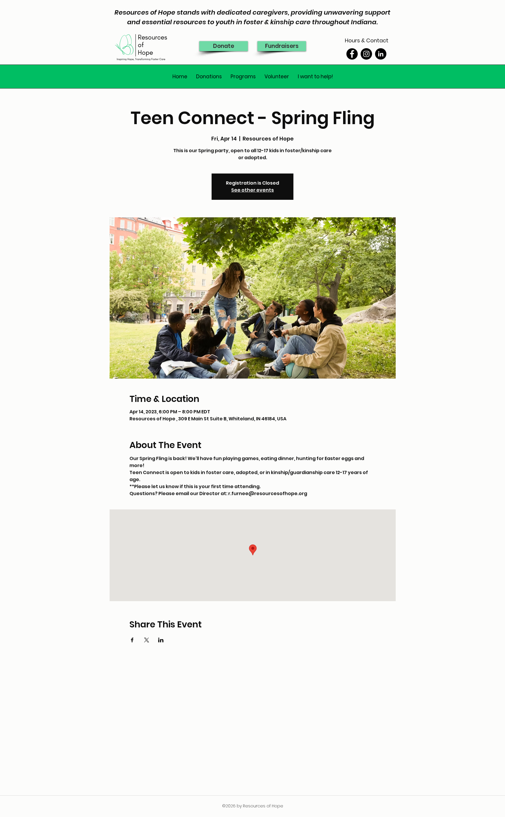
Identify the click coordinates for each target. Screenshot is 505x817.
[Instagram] (366, 54)
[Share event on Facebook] (132, 640)
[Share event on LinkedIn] (161, 640)
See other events (252, 190)
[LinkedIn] (380, 54)
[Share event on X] (146, 640)
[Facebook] (352, 54)
